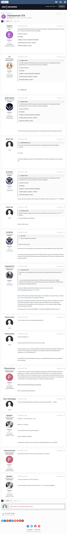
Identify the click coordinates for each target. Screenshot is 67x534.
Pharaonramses (9, 368)
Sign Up (62, 6)
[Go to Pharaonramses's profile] (9, 377)
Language (29, 529)
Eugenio (10, 17)
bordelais (9, 172)
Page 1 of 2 (16, 21)
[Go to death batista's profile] (9, 107)
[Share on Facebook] (5, 521)
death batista (9, 98)
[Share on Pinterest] (22, 521)
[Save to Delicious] (12, 521)
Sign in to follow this (7, 13)
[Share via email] (20, 521)
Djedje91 (9, 415)
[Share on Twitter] (2, 521)
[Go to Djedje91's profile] (9, 424)
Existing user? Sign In (51, 6)
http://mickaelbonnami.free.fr (25, 290)
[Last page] (11, 21)
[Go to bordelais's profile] (9, 180)
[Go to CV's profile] (9, 65)
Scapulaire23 (9, 266)
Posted (22, 25)
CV (9, 57)
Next (8, 21)
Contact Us (37, 529)
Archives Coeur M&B (26, 17)
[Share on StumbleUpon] (17, 521)
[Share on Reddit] (15, 521)
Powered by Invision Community (33, 531)
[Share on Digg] (10, 521)
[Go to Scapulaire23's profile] (9, 275)
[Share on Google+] (7, 521)
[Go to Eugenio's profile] (3, 16)
